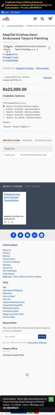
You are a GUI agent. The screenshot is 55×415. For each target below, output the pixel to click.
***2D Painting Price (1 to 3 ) (14, 103)
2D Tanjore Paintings (15, 26)
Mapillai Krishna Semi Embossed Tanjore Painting (14, 216)
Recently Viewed (12, 186)
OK (51, 399)
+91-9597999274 (10, 408)
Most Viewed (32, 186)
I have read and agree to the (26, 343)
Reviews (27, 140)
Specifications (11, 140)
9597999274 (36, 8)
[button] (17, 48)
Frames (6, 122)
